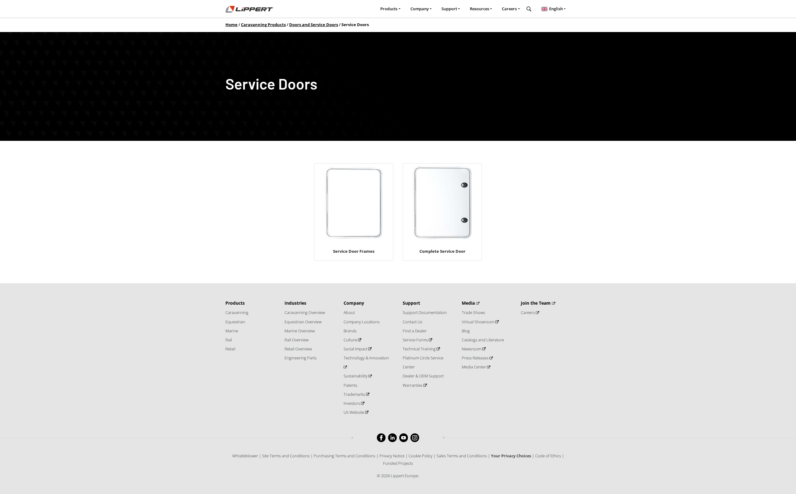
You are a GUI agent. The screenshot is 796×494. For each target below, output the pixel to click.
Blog (466, 331)
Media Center (474, 367)
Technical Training (420, 349)
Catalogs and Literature (483, 340)
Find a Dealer (415, 331)
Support (411, 303)
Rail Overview (296, 340)
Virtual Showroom (478, 322)
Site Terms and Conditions (286, 456)
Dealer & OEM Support (423, 376)
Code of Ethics (548, 456)
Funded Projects (398, 463)
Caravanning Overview (305, 312)
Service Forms (416, 340)
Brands (350, 331)
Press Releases (475, 358)
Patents (350, 385)
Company (354, 303)
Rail (228, 340)
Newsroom (472, 349)
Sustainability (356, 376)
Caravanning (236, 312)
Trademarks (355, 394)
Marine (231, 331)
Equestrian (235, 322)
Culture (351, 340)
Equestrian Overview (303, 322)
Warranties (413, 385)
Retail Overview (298, 349)
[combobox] (554, 9)
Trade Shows (473, 312)
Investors (352, 403)
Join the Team (536, 303)
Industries (295, 303)
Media (469, 303)
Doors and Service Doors (313, 24)
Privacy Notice (392, 456)
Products (235, 303)
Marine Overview (300, 331)
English (556, 9)
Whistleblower (245, 456)
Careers (528, 312)
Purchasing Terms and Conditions (344, 456)
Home (231, 24)
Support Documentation (425, 312)
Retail (230, 349)
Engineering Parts (301, 358)
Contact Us (412, 322)
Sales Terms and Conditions (462, 456)
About (349, 312)
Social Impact (356, 349)
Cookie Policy (421, 456)
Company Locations (362, 322)
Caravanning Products (263, 24)
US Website (354, 412)
